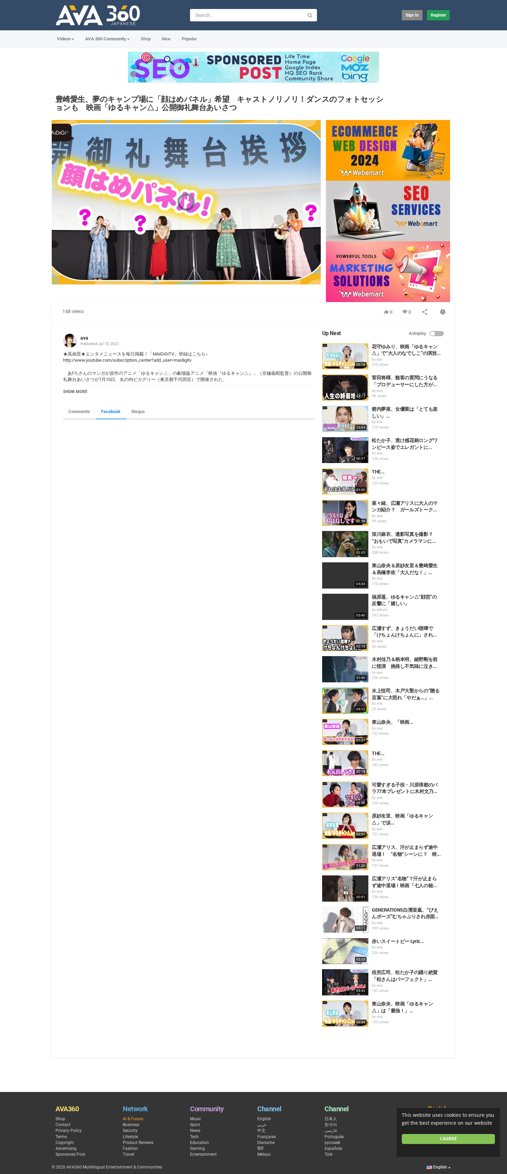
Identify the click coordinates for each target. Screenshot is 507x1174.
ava (84, 338)
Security (130, 1130)
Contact (63, 1124)
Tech (194, 1136)
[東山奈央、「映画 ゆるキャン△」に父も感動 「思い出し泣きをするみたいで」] (345, 732)
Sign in (412, 15)
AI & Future (133, 1118)
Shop (146, 38)
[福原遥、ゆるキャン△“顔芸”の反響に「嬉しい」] (345, 607)
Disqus (138, 411)
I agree (448, 1139)
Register (438, 15)
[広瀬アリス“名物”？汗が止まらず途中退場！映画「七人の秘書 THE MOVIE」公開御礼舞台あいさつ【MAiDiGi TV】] (345, 888)
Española (333, 1148)
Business (131, 1124)
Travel (128, 1154)
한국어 (331, 1124)
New (166, 38)
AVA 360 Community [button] (105, 38)
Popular (189, 38)
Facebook (110, 411)
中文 (261, 1130)
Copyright (65, 1142)
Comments (79, 411)
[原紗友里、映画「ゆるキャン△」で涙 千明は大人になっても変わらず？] (345, 826)
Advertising (66, 1148)
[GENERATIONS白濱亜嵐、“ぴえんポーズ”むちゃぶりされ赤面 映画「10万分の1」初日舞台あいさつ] (345, 920)
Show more (75, 391)
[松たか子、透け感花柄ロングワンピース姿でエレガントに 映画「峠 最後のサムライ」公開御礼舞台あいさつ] (345, 450)
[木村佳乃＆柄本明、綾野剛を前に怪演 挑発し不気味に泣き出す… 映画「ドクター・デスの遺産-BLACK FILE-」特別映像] (345, 669)
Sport (195, 1124)
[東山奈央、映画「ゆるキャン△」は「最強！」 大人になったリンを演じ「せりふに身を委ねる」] (345, 1014)
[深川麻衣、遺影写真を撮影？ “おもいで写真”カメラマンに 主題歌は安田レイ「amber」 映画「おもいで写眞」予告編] (345, 544)
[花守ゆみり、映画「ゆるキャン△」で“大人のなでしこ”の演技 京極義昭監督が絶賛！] (345, 356)
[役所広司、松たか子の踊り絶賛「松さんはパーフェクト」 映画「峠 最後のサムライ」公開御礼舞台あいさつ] (345, 982)
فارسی (331, 1130)
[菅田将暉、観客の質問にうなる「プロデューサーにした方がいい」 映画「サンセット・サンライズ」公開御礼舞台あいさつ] (345, 387)
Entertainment (203, 1154)
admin (382, 610)
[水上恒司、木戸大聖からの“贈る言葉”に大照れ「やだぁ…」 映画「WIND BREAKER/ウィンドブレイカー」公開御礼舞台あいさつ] (345, 701)
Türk (328, 1154)
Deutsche (266, 1142)
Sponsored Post (70, 1154)
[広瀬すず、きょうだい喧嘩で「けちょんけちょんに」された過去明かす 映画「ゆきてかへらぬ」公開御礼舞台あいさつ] (345, 638)
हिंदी (260, 1148)
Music (195, 1118)
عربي (262, 1124)
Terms (61, 1136)
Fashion (130, 1148)
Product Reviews (138, 1142)
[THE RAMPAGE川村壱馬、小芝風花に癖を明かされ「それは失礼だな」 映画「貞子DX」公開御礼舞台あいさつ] (345, 482)
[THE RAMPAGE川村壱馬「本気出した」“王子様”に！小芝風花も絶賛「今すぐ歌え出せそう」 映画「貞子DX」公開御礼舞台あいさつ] (345, 763)
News (195, 1130)
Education (199, 1142)
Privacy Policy (69, 1130)
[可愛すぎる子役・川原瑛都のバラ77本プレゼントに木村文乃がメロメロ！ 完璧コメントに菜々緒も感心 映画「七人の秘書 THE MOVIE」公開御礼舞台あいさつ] (345, 795)
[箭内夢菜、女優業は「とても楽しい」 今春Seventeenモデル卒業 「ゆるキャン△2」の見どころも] (345, 419)
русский (332, 1142)
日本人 (331, 1118)
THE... (378, 471)
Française (266, 1136)
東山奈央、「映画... (392, 722)
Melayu (264, 1154)
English (264, 1118)
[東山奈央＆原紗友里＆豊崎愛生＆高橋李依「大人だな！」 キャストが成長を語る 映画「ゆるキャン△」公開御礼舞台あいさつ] (345, 575)
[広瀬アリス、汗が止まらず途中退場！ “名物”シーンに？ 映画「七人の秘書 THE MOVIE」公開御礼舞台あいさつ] (345, 857)
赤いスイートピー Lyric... (398, 941)
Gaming (197, 1148)
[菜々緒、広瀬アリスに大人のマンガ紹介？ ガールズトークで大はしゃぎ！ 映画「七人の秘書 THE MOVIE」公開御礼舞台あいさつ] (345, 513)
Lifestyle (130, 1136)
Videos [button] (64, 38)
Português (334, 1136)
